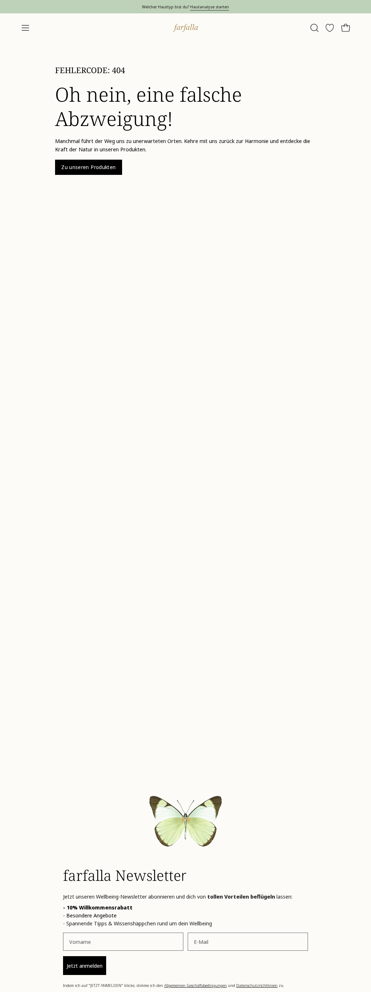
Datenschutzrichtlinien (257, 985)
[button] (314, 28)
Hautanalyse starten (209, 6)
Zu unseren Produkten (88, 167)
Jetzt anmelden (85, 965)
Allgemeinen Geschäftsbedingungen (195, 985)
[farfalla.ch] (185, 28)
